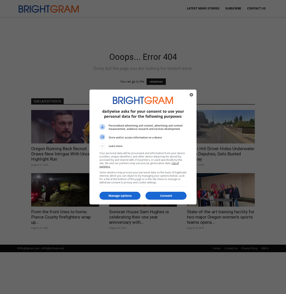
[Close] (191, 95)
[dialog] (143, 147)
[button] (143, 146)
